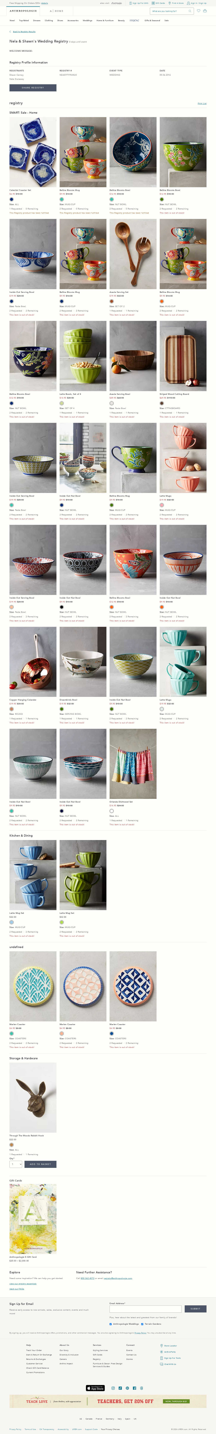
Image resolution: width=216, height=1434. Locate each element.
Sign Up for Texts (172, 1358)
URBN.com (77, 1429)
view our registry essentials (23, 1283)
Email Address (117, 1303)
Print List (202, 103)
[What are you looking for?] (190, 11)
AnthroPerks (170, 1352)
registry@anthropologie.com (118, 1278)
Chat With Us (170, 1364)
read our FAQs (16, 1289)
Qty (11, 1158)
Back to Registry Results (24, 32)
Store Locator (170, 1346)
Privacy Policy (140, 1333)
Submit (195, 1309)
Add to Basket (40, 1164)
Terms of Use (30, 1429)
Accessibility (63, 1429)
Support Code (91, 1429)
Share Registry (33, 87)
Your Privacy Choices (110, 1429)
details (44, 3)
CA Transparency (47, 1429)
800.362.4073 (87, 1278)
